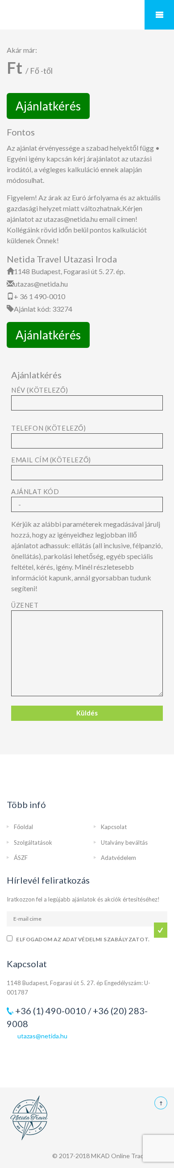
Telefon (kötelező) (48, 428)
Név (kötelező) (39, 390)
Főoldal (23, 826)
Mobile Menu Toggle (159, 15)
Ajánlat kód (35, 491)
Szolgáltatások (33, 842)
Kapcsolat (114, 826)
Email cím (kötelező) (51, 460)
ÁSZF (21, 857)
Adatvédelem (118, 857)
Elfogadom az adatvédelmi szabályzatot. (82, 939)
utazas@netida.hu (42, 1036)
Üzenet (25, 605)
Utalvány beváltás (124, 842)
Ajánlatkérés (48, 106)
